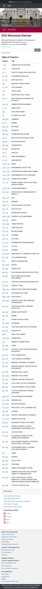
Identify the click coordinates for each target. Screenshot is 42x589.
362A (4, 334)
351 (3, 319)
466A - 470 (5, 396)
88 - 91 (4, 153)
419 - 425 (5, 362)
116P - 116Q (6, 175)
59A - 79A (5, 126)
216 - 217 (5, 246)
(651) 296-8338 (6, 563)
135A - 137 (5, 205)
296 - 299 (5, 293)
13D (3, 83)
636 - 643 (5, 477)
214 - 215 (5, 242)
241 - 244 (5, 268)
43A (3, 112)
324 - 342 (5, 306)
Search (37, 50)
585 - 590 (5, 447)
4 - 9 (3, 72)
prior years (12, 44)
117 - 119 (5, 182)
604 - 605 (5, 460)
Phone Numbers (6, 566)
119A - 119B (6, 188)
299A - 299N (6, 297)
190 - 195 (5, 231)
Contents (8, 516)
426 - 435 (5, 366)
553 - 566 (5, 436)
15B (3, 91)
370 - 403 (5, 349)
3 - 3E (4, 69)
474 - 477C (5, 407)
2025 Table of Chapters (11, 504)
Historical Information (8, 534)
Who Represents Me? (8, 550)
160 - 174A (5, 224)
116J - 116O (6, 171)
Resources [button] (8, 491)
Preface (8, 513)
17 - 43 (4, 108)
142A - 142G (6, 216)
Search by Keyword (6, 46)
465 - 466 (5, 390)
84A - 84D (5, 145)
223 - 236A (5, 254)
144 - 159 (5, 220)
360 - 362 (5, 330)
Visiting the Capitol (7, 539)
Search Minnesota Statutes (12, 496)
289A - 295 (5, 289)
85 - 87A (4, 149)
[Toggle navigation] (4, 6)
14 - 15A (4, 87)
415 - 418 (5, 359)
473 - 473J (5, 404)
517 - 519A (5, 419)
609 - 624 (5, 468)
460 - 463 (5, 387)
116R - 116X (6, 179)
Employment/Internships (9, 537)
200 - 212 (5, 239)
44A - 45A (5, 119)
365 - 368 (5, 345)
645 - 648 (5, 485)
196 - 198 (5, 235)
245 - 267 (5, 272)
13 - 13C (4, 80)
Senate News (5, 576)
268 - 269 (5, 276)
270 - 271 (5, 282)
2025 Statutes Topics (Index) (12, 507)
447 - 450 (5, 379)
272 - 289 (5, 285)
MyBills (3, 579)
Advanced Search (5, 52)
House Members (6, 552)
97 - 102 (4, 160)
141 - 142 (5, 213)
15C (3, 95)
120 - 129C (5, 192)
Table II (7, 519)
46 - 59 (4, 123)
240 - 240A (5, 265)
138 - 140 (5, 209)
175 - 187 (5, 227)
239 (3, 261)
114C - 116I (5, 167)
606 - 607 (5, 464)
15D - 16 (4, 98)
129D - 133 (5, 198)
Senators (4, 555)
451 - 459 (5, 383)
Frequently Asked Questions (10, 544)
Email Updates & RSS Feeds (9, 581)
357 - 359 (5, 327)
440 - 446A (5, 376)
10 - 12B (4, 76)
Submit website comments (9, 568)
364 (3, 342)
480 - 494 (5, 411)
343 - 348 (5, 312)
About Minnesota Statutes (12, 498)
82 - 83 (4, 138)
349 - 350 (5, 316)
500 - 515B (5, 415)
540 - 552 (5, 432)
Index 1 (7, 523)
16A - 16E (5, 104)
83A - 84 (4, 141)
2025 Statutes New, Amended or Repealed (17, 501)
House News (5, 574)
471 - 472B (5, 400)
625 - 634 (5, 472)
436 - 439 (5, 372)
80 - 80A (4, 130)
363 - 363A (5, 338)
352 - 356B (5, 323)
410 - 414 (5, 355)
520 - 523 (5, 422)
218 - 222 (5, 250)
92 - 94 (4, 156)
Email (14, 563)
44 (3, 115)
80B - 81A (5, 134)
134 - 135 (5, 201)
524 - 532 (5, 426)
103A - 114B (6, 164)
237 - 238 (5, 257)
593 (3, 453)
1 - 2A (4, 65)
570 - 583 (5, 441)
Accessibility (5, 542)
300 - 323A (5, 300)
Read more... (23, 42)
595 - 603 (5, 457)
